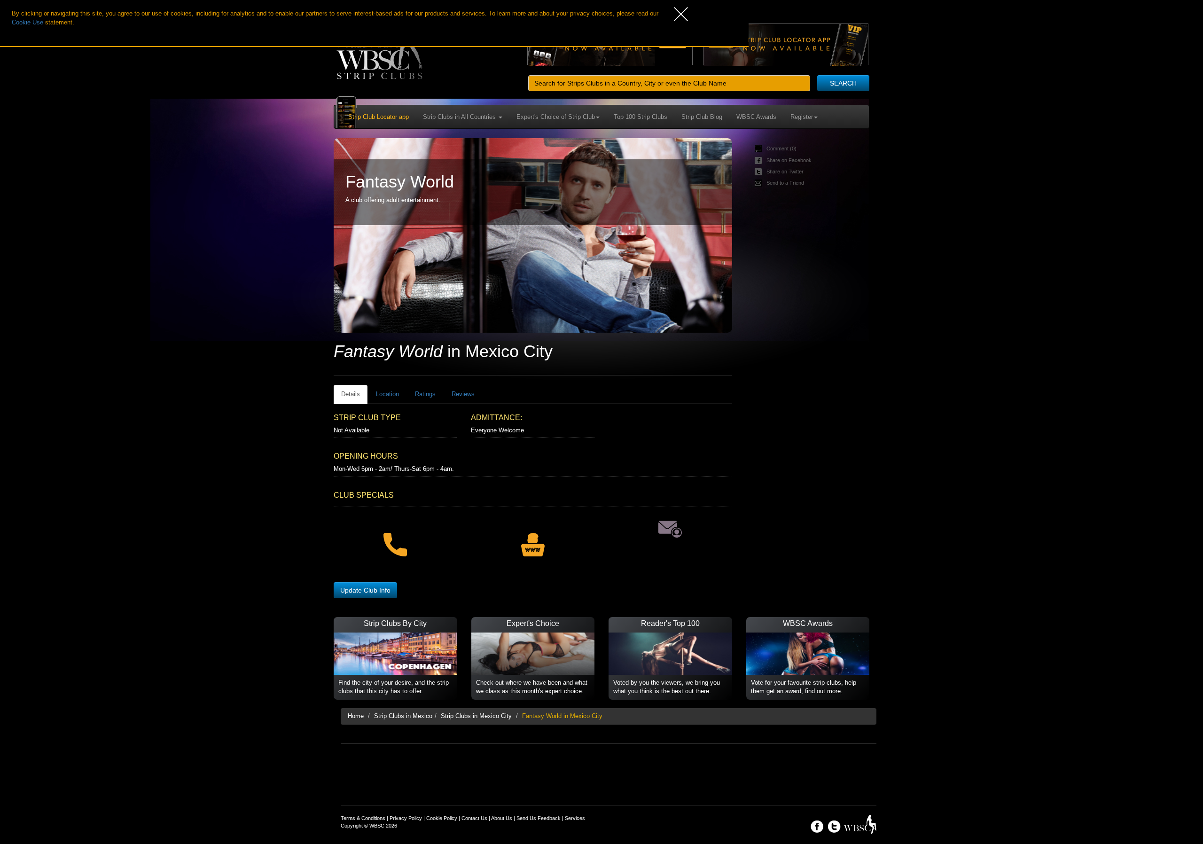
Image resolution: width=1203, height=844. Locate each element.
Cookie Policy (441, 818)
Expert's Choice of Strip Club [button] (555, 116)
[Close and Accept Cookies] (711, 14)
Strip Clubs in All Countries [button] (460, 116)
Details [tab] (350, 394)
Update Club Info (365, 590)
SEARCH (843, 83)
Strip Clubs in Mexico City (476, 715)
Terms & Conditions (363, 818)
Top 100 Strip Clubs (640, 116)
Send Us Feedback (538, 818)
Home (356, 715)
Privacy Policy (406, 818)
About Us (501, 818)
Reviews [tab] (463, 394)
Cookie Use (27, 22)
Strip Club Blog (701, 116)
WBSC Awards (756, 116)
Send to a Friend (785, 183)
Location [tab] (387, 394)
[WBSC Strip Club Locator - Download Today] (785, 44)
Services (575, 818)
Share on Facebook (789, 160)
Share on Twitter (785, 171)
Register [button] (801, 116)
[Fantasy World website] (532, 538)
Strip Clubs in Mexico (403, 715)
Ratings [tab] (425, 394)
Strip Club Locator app (378, 116)
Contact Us (474, 818)
